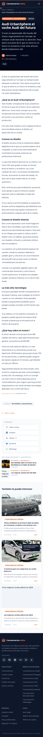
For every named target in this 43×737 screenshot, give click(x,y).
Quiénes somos (7, 712)
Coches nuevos (7, 675)
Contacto (5, 716)
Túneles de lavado (8, 682)
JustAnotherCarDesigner (30, 546)
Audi (4, 64)
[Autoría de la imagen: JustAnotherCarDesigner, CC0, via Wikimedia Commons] (38, 542)
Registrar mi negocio (9, 723)
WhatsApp (13, 449)
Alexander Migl (5, 393)
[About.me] (26, 660)
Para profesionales (9, 720)
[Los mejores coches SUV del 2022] (21, 474)
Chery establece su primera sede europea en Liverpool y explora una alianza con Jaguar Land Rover (21, 525)
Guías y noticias (7, 686)
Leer (35, 535)
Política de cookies (29, 720)
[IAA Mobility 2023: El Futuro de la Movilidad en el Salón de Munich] (21, 464)
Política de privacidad (31, 716)
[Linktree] (31, 660)
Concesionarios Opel (30, 678)
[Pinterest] (9, 660)
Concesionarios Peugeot (32, 675)
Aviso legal (27, 712)
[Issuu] (15, 660)
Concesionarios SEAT (30, 686)
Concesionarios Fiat (30, 682)
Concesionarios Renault (31, 689)
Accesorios (6, 678)
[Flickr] (20, 660)
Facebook (12, 444)
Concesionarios (7, 671)
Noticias (10, 10)
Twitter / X (13, 438)
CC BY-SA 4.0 (12, 393)
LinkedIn (12, 433)
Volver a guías (9, 413)
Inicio (4, 10)
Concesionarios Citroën (31, 671)
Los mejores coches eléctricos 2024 (18, 615)
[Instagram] (4, 660)
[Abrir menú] (39, 4)
